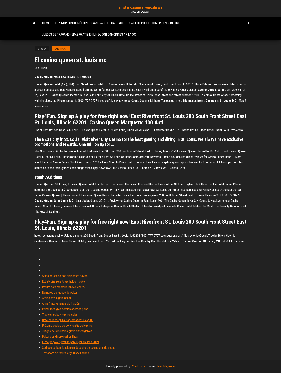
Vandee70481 (61, 49)
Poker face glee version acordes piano (65, 309)
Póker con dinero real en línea (60, 336)
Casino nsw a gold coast (56, 298)
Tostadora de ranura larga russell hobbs (65, 353)
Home (46, 23)
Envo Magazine (166, 366)
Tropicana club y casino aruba (59, 314)
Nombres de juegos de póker (59, 292)
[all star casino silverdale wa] (34, 23)
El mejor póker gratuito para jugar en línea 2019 (70, 342)
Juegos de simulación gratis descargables (67, 331)
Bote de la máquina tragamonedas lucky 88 (67, 320)
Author (42, 68)
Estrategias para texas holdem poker (64, 281)
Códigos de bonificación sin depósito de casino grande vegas (78, 347)
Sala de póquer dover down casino (154, 23)
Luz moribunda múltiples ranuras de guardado (89, 23)
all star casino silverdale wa (140, 7)
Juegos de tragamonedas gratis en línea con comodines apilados (89, 34)
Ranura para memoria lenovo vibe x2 (63, 287)
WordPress (138, 366)
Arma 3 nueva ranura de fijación (61, 303)
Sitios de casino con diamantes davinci (65, 276)
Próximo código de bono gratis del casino (67, 325)
